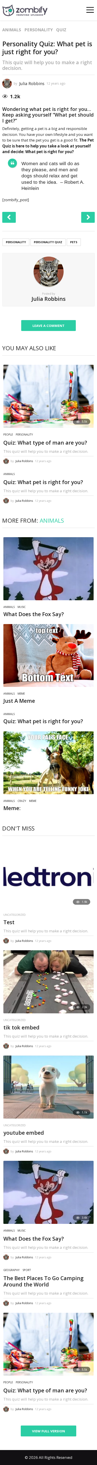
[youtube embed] (48, 1087)
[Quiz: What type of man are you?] (48, 396)
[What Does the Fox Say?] (48, 568)
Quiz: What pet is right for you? (43, 482)
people (8, 434)
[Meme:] (48, 762)
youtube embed (23, 1132)
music (22, 606)
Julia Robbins (31, 83)
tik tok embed (21, 1027)
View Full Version (48, 1431)
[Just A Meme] (48, 655)
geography (11, 1270)
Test (8, 922)
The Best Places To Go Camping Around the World (43, 1281)
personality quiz (48, 242)
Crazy (22, 800)
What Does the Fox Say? (33, 614)
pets (73, 242)
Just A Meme (19, 700)
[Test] (48, 876)
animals (11, 29)
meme (21, 693)
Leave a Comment (48, 325)
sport (27, 1270)
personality (38, 29)
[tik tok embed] (48, 981)
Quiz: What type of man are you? (45, 442)
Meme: (12, 808)
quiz (61, 29)
